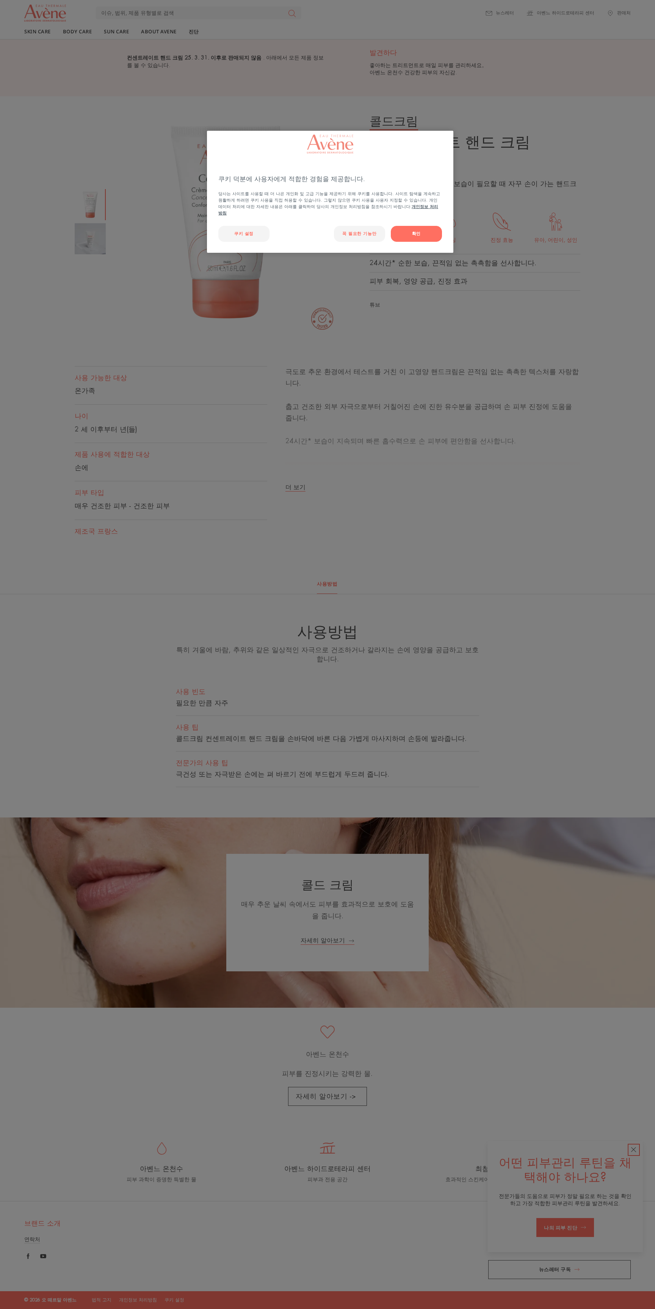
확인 (416, 234)
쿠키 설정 (244, 234)
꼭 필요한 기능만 (359, 234)
